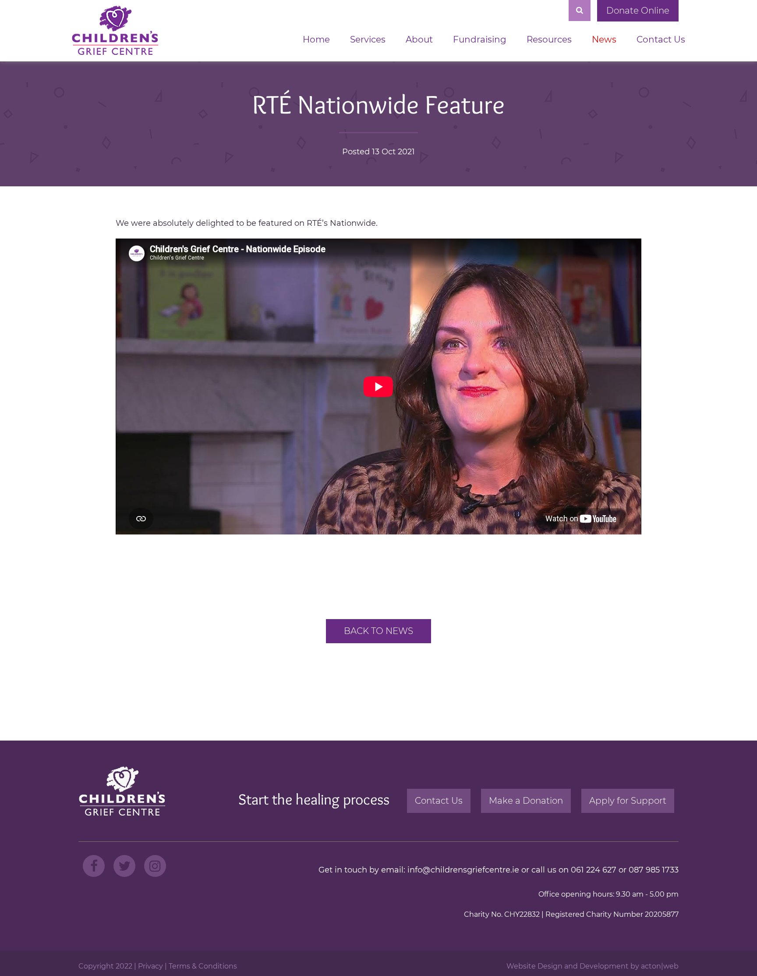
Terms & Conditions (203, 966)
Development (604, 966)
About (419, 39)
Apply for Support (627, 800)
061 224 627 (593, 870)
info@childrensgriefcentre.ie (463, 870)
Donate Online (637, 10)
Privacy (150, 966)
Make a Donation (526, 800)
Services (368, 39)
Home (316, 39)
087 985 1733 (654, 870)
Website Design (534, 966)
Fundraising (479, 39)
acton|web (660, 966)
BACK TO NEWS (378, 631)
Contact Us (661, 39)
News (604, 39)
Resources (549, 39)
